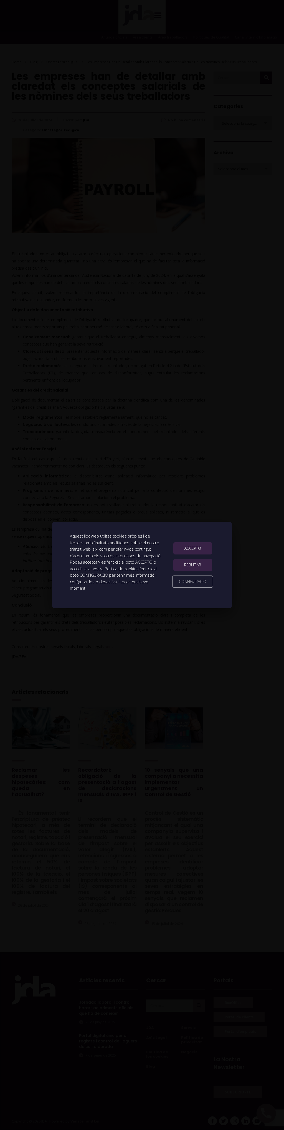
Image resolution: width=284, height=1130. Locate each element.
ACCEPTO (192, 548)
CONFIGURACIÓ (192, 581)
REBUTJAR (192, 564)
